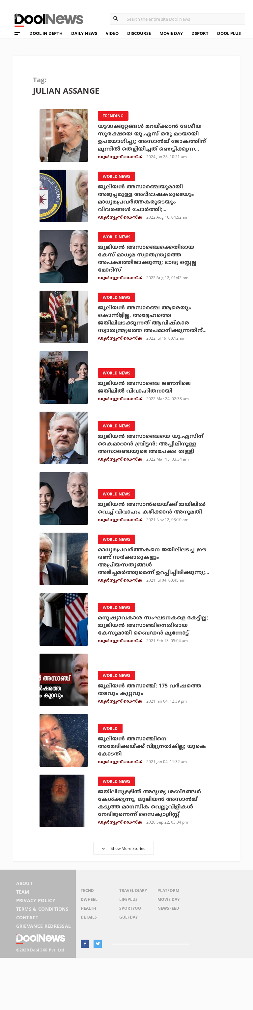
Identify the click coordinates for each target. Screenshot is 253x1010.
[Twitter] (98, 944)
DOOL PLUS (229, 33)
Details (89, 917)
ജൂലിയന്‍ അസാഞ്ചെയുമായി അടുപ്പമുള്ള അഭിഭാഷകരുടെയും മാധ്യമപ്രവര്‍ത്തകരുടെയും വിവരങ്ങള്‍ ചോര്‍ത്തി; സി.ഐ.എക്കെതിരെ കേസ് (146, 202)
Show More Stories (128, 848)
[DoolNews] (46, 19)
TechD (87, 890)
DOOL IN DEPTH (46, 33)
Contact (27, 917)
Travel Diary (133, 890)
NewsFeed (168, 908)
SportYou (130, 908)
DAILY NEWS (84, 33)
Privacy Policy (35, 900)
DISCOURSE (139, 33)
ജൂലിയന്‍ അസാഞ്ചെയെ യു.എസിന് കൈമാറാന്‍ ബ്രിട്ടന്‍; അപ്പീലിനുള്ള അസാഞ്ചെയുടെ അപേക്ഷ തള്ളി (150, 444)
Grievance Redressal (43, 926)
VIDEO (112, 33)
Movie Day (168, 899)
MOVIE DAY (171, 33)
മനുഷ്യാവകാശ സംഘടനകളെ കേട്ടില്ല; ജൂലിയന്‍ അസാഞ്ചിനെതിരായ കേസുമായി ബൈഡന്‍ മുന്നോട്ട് (153, 626)
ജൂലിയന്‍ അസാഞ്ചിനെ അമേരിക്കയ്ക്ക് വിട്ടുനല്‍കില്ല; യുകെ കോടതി (152, 747)
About (24, 883)
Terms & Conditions (42, 909)
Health (88, 908)
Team (22, 892)
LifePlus (128, 899)
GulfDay (128, 917)
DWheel (89, 899)
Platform (168, 890)
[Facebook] (85, 944)
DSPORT (200, 33)
